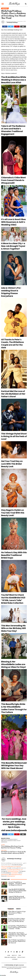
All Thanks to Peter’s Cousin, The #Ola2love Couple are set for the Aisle (12, 343)
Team (19, 955)
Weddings (4, 842)
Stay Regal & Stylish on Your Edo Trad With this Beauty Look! (12, 513)
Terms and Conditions (10, 957)
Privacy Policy (21, 957)
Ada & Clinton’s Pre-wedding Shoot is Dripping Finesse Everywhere (11, 292)
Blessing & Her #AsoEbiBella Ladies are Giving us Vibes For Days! (13, 664)
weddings (16, 819)
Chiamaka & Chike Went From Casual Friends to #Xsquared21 (13, 180)
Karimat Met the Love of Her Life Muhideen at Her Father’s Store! (13, 394)
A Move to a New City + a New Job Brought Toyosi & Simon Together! (13, 246)
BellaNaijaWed (5, 874)
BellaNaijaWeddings (13, 871)
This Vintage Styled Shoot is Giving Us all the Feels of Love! (14, 436)
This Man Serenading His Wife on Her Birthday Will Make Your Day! (13, 628)
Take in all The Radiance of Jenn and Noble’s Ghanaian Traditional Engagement (13, 130)
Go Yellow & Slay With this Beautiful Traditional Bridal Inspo (14, 555)
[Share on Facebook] (4, 26)
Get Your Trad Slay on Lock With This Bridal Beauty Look (12, 464)
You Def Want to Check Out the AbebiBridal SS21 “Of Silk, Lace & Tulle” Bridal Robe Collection (13, 599)
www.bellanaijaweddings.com (15, 869)
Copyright (14, 959)
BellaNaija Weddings (12, 22)
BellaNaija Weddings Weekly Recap (11, 840)
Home (8, 955)
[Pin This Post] (17, 26)
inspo (17, 827)
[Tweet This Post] (11, 26)
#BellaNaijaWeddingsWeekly (10, 839)
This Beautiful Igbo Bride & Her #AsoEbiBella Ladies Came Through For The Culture (14, 708)
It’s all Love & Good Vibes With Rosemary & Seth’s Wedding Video (13, 222)
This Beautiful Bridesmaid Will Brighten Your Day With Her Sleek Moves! (14, 766)
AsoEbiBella (14, 873)
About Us (14, 955)
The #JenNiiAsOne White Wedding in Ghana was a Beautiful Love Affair (13, 80)
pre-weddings (17, 821)
